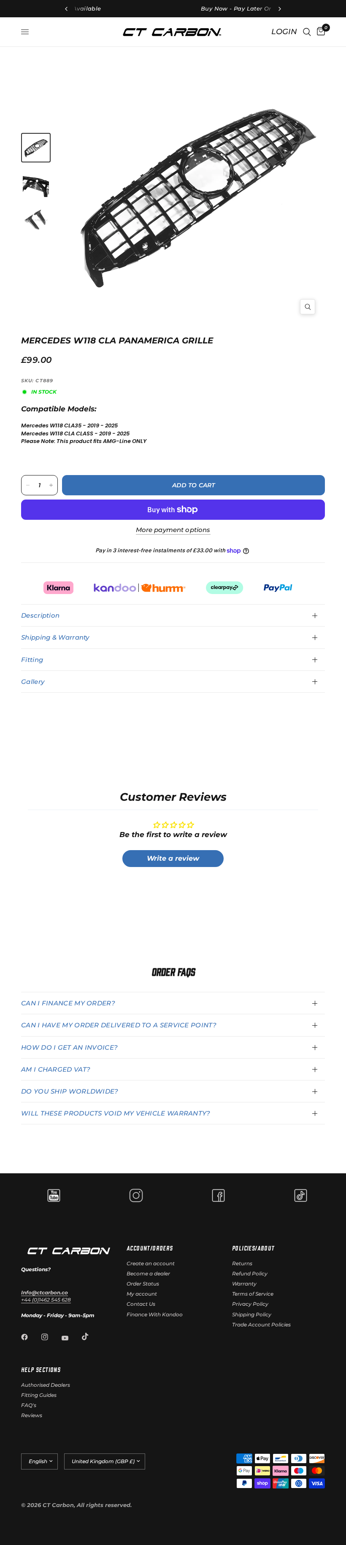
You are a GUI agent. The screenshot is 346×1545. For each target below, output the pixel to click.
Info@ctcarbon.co (44, 1292)
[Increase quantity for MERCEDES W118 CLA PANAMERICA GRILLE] (51, 485)
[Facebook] (30, 1337)
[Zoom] (307, 306)
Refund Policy (250, 1273)
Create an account (151, 1263)
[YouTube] (71, 1338)
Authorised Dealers (45, 1385)
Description (40, 615)
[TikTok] (91, 1336)
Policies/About (253, 1248)
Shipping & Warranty (55, 637)
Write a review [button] (173, 858)
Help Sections (40, 1369)
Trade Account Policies (261, 1324)
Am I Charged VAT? (55, 1069)
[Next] (256, 180)
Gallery (32, 682)
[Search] (307, 31)
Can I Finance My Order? (68, 1003)
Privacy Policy (250, 1304)
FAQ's (28, 1405)
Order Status (143, 1283)
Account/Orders (150, 1248)
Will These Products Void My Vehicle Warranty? (116, 1113)
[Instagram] (50, 1337)
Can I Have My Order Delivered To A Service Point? (118, 1025)
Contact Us (141, 1304)
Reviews (31, 1415)
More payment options (173, 529)
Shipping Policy (251, 1314)
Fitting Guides (39, 1395)
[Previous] (135, 193)
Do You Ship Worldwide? (70, 1091)
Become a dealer (148, 1273)
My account (142, 1294)
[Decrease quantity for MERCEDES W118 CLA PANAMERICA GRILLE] (28, 485)
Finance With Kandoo (155, 1314)
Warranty (244, 1283)
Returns (242, 1263)
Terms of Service (252, 1294)
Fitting (32, 660)
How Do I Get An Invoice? (69, 1047)
